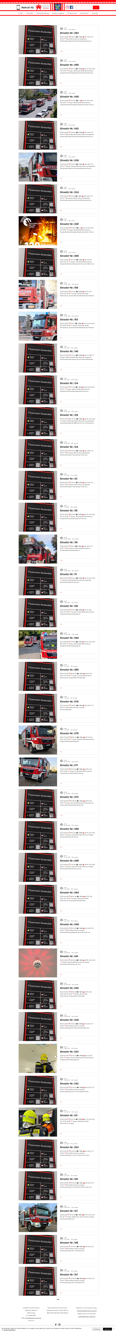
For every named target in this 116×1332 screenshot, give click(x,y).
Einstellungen (97, 1329)
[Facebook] (71, 7)
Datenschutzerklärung (9, 1330)
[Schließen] (114, 1329)
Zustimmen (107, 1329)
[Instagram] (67, 7)
